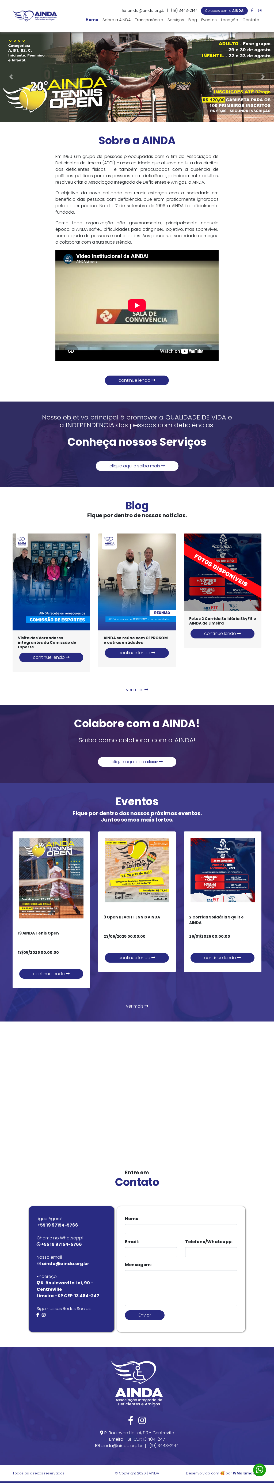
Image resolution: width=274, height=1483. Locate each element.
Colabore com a (224, 10)
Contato (250, 19)
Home (93, 19)
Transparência (149, 19)
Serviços (176, 19)
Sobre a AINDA (116, 19)
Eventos (209, 19)
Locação (229, 19)
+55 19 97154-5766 (57, 1225)
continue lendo (135, 380)
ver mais (135, 690)
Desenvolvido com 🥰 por (220, 1473)
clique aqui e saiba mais (135, 466)
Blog (192, 19)
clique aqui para (135, 762)
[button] (11, 77)
